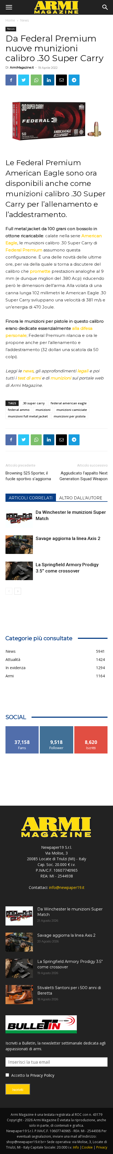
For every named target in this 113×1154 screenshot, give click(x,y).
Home (10, 20)
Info (76, 1147)
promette (40, 271)
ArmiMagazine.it (22, 67)
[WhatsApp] (36, 80)
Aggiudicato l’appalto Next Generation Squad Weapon (84, 476)
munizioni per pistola (70, 416)
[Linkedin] (48, 80)
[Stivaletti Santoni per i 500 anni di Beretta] (19, 994)
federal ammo (19, 410)
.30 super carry (33, 403)
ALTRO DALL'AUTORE (80, 498)
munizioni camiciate (71, 410)
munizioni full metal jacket (28, 416)
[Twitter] (23, 80)
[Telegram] (74, 80)
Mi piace (22, 728)
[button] (9, 7)
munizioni (43, 410)
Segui (56, 728)
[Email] (61, 80)
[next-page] (17, 591)
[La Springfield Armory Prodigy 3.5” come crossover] (19, 571)
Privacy (101, 1147)
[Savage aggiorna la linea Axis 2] (19, 544)
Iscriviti (91, 728)
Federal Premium (23, 250)
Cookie (87, 1147)
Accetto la (19, 1075)
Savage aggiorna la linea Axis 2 (68, 538)
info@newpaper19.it (66, 887)
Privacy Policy (42, 1075)
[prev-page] (8, 591)
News (24, 20)
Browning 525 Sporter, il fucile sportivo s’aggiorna (28, 476)
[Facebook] (10, 80)
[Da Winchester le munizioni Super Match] (19, 518)
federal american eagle (69, 403)
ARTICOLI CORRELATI (31, 498)
